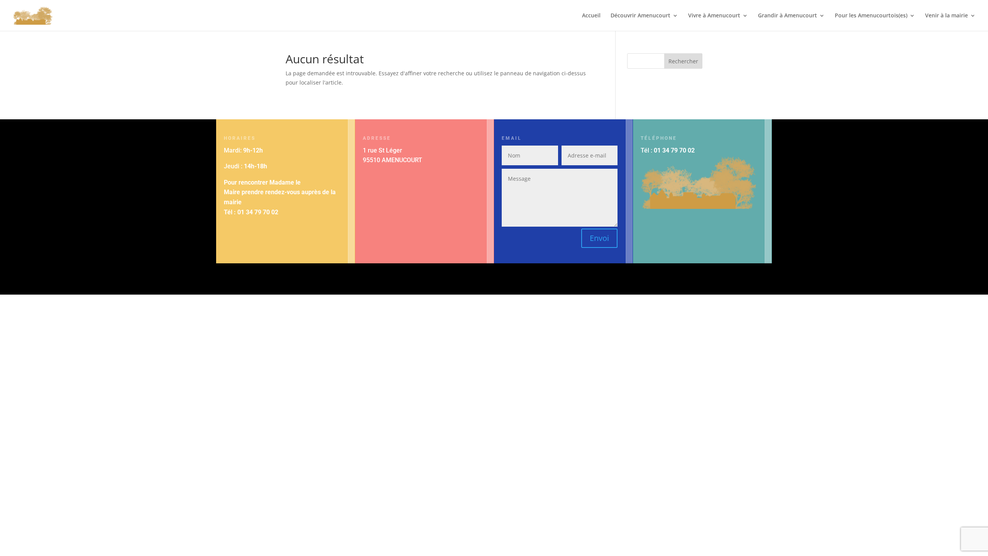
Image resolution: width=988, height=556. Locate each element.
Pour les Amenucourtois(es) (871, 16)
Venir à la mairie (946, 16)
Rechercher (683, 61)
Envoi (599, 238)
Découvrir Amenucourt (640, 16)
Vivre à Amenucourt (714, 16)
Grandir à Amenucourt (787, 16)
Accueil (591, 16)
